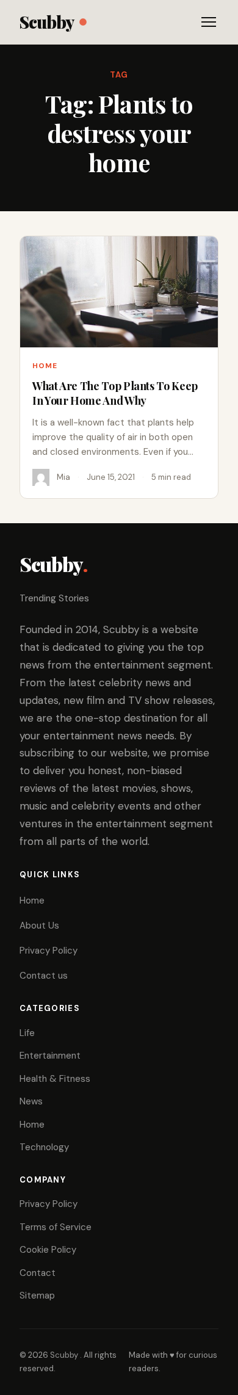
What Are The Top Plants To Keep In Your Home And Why (115, 393)
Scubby (47, 21)
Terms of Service (56, 1227)
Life (27, 1033)
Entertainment (50, 1055)
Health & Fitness (55, 1079)
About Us (39, 925)
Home (44, 366)
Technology (44, 1147)
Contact (38, 1273)
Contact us (44, 975)
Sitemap (37, 1295)
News (31, 1101)
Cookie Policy (48, 1250)
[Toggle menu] (208, 22)
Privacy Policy (49, 950)
